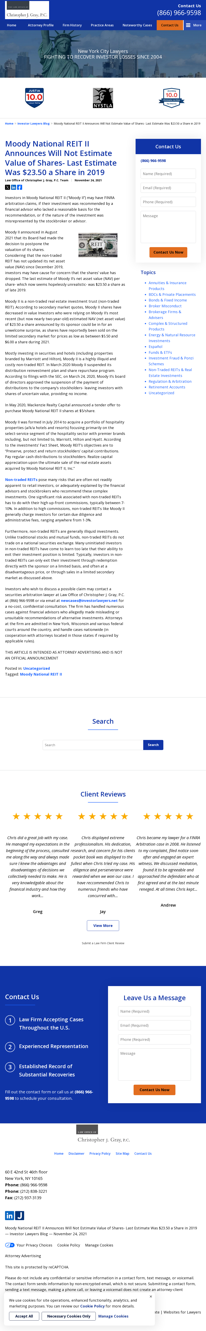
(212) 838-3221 (33, 1191)
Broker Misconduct (165, 305)
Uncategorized (36, 668)
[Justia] (19, 1215)
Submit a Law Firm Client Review (103, 943)
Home (11, 25)
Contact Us (169, 25)
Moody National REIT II (41, 674)
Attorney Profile (41, 25)
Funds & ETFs (160, 352)
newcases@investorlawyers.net (89, 600)
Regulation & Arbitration (170, 381)
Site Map (122, 1153)
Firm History (72, 25)
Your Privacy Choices (34, 1245)
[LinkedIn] (9, 1215)
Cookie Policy (68, 1245)
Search (153, 745)
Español (155, 346)
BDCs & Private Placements (172, 294)
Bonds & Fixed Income (168, 300)
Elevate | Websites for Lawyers (167, 1312)
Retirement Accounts (167, 387)
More (197, 25)
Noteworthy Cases (137, 25)
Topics (148, 272)
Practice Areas (102, 25)
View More (103, 925)
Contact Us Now (168, 252)
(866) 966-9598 (179, 12)
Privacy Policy (100, 1153)
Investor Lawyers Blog (34, 123)
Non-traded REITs (21, 479)
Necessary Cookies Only (68, 1316)
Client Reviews (103, 793)
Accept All (24, 1316)
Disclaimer (76, 1153)
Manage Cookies (99, 1245)
